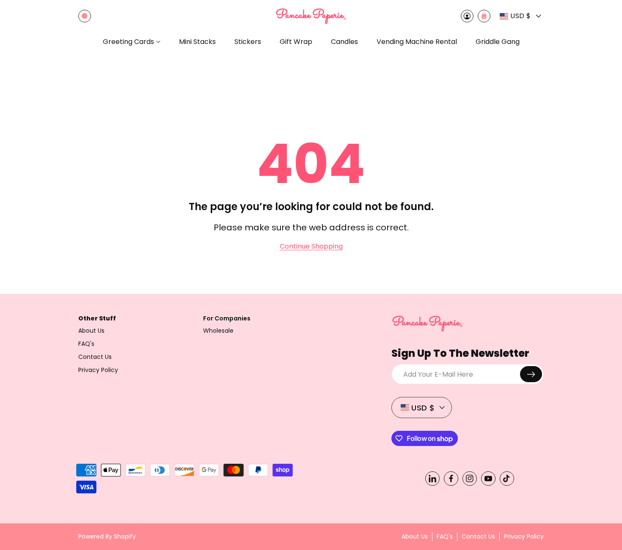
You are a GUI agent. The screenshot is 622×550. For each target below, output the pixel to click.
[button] (84, 16)
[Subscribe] (531, 374)
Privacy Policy (98, 370)
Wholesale (218, 330)
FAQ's (86, 343)
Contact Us (95, 357)
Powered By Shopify (107, 536)
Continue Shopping (311, 246)
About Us (91, 330)
